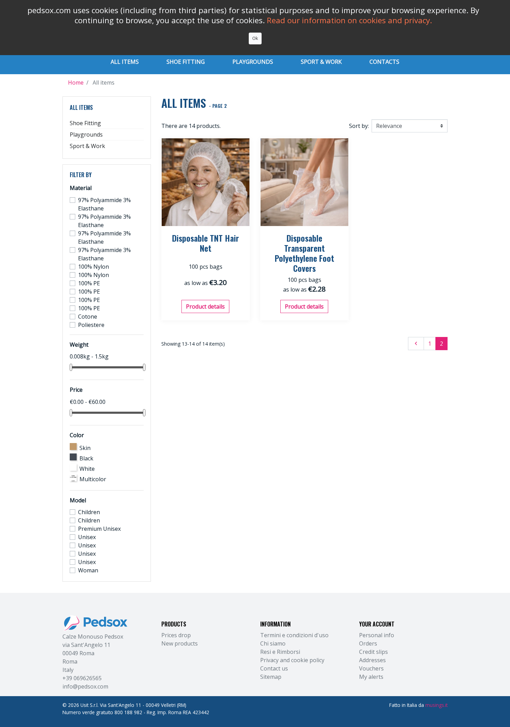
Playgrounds (86, 134)
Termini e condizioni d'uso (294, 635)
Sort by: (359, 126)
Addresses (372, 660)
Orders (368, 643)
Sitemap (270, 677)
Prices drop (176, 635)
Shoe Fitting (85, 123)
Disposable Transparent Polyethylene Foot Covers (304, 253)
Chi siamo (273, 643)
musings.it (436, 705)
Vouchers (371, 668)
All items (81, 107)
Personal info (376, 635)
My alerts (371, 677)
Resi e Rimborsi (280, 652)
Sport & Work (87, 146)
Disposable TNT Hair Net (205, 243)
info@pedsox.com (85, 686)
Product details (205, 306)
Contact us (274, 668)
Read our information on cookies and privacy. (349, 20)
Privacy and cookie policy (292, 660)
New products (179, 643)
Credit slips (373, 652)
